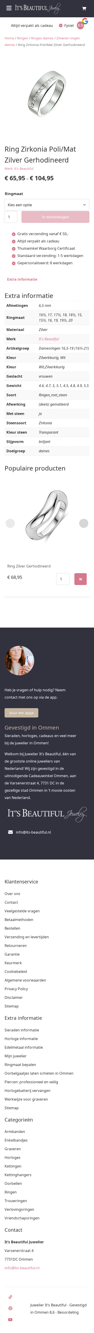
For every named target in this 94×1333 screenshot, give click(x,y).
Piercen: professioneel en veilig (31, 1081)
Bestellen (12, 928)
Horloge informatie (21, 1038)
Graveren (13, 1148)
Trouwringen (16, 1200)
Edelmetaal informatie (24, 1047)
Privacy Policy (16, 988)
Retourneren (16, 945)
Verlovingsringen (19, 1209)
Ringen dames (42, 38)
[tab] (22, 279)
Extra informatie (22, 279)
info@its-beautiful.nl (22, 1267)
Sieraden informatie (22, 1030)
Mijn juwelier (16, 1055)
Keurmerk (13, 962)
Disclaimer (14, 997)
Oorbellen (13, 1183)
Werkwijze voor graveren (26, 1099)
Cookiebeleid (16, 971)
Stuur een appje (21, 713)
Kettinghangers (18, 1174)
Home (9, 38)
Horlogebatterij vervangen (27, 1090)
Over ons (12, 893)
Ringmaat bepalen (20, 1064)
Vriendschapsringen (22, 1218)
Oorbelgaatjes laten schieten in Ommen (39, 1073)
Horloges (13, 1157)
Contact (11, 902)
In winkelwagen (55, 216)
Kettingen (13, 1166)
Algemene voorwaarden (25, 980)
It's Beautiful (49, 338)
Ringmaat (14, 193)
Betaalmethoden (19, 919)
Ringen (22, 38)
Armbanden (15, 1131)
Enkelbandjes (16, 1140)
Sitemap (12, 1006)
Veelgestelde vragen (22, 910)
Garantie (12, 954)
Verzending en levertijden (27, 936)
